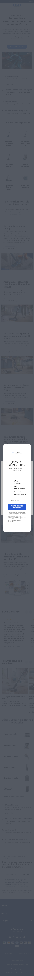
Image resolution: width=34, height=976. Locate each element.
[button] (29, 445)
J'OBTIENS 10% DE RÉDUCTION (17, 507)
